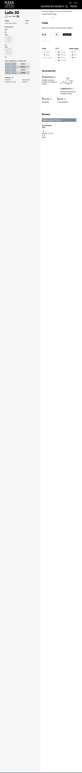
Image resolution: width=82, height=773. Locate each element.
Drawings (24, 82)
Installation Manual (10, 82)
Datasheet (8, 80)
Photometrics (26, 80)
